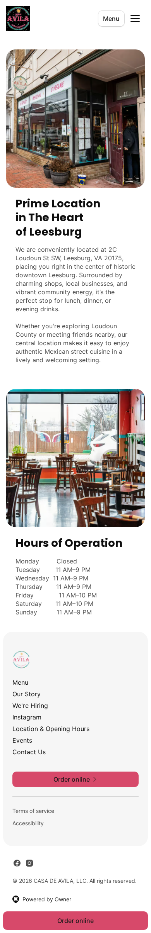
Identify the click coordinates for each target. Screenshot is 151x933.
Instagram (26, 717)
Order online (75, 921)
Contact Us (29, 752)
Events (22, 740)
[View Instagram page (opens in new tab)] (29, 863)
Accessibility (28, 823)
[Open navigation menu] (135, 18)
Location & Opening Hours (50, 729)
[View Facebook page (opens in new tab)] (17, 863)
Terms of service (33, 810)
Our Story (26, 694)
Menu (111, 18)
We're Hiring (30, 705)
